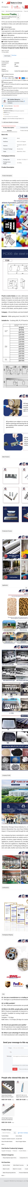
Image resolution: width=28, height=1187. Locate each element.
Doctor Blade (19, 1136)
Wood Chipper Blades (21, 1141)
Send (15, 1069)
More (3, 1175)
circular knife (19, 1138)
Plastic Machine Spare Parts (9, 1157)
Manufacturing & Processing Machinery (14, 11)
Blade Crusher (6, 1169)
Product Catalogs (23, 1132)
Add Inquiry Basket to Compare (10, 122)
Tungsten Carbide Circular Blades (9, 1138)
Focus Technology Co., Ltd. (19, 1181)
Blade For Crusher (17, 1169)
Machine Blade (6, 1165)
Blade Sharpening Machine (9, 1172)
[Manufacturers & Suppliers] (14, 2)
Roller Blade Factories (18, 1165)
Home (3, 11)
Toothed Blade (5, 1136)
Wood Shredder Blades (7, 1141)
